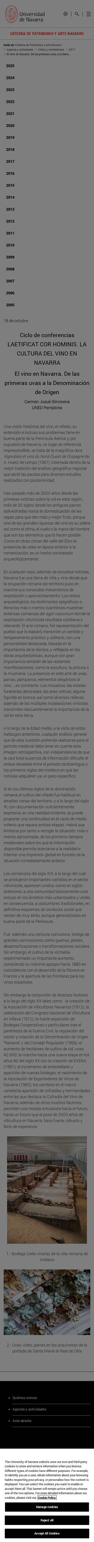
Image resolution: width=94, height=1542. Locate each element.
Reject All (47, 1520)
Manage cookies (47, 1507)
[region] (47, 1495)
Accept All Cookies (46, 1533)
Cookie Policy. (47, 1498)
